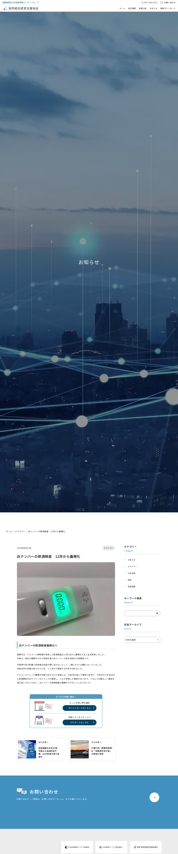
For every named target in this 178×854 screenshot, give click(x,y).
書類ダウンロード (168, 8)
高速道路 (131, 586)
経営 (130, 580)
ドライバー (20, 531)
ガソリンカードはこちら (79, 707)
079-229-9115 (151, 2)
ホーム (122, 8)
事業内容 (143, 8)
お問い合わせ (170, 2)
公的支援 (131, 573)
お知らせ (153, 8)
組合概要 (132, 8)
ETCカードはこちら (79, 722)
